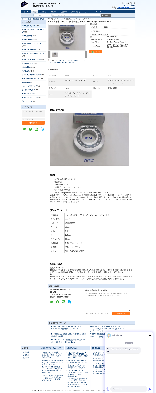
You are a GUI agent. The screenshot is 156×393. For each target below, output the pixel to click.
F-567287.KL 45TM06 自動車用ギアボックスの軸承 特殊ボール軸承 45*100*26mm (52, 362)
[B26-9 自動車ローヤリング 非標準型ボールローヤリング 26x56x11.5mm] (68, 38)
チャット (127, 5)
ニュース (99, 12)
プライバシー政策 (36, 390)
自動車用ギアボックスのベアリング (52, 348)
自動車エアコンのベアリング (31, 59)
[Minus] (149, 335)
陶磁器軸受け (26, 82)
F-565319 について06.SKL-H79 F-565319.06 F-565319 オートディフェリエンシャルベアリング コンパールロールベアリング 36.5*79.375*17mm (78, 382)
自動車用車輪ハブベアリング (31, 43)
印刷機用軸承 (26, 71)
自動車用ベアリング (39, 19)
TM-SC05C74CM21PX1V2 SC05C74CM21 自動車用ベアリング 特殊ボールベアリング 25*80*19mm (52, 369)
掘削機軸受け (26, 67)
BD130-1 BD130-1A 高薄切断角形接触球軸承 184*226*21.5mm (103, 359)
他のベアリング (27, 101)
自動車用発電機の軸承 (29, 49)
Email (133, 5)
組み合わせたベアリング (30, 97)
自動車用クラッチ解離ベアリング (33, 53)
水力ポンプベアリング (29, 86)
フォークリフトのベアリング (31, 75)
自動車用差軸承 (27, 36)
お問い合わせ (75, 12)
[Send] (150, 389)
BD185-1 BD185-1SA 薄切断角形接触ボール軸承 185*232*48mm (103, 354)
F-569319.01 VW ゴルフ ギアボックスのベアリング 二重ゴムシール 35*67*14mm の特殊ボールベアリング (52, 378)
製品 (34, 12)
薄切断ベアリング (28, 63)
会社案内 (53, 12)
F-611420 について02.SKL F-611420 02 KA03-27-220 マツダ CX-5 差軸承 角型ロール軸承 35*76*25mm (78, 355)
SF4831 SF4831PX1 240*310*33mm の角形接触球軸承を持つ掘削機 (102, 371)
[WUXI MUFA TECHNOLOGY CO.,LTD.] (27, 3)
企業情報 (43, 12)
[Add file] (107, 389)
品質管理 (64, 12)
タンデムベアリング (28, 90)
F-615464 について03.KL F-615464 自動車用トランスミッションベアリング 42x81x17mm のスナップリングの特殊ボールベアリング (78, 364)
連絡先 (34, 123)
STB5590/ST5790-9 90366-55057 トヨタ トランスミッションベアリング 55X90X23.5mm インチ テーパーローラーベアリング (107, 329)
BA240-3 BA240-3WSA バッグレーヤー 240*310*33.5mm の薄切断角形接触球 (103, 365)
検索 (106, 15)
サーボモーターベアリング (31, 78)
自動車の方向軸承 (28, 39)
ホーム (26, 12)
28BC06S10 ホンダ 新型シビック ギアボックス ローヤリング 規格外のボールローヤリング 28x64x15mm (52, 355)
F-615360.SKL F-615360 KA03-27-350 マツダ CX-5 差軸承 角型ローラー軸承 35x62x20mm (78, 373)
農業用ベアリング (28, 94)
